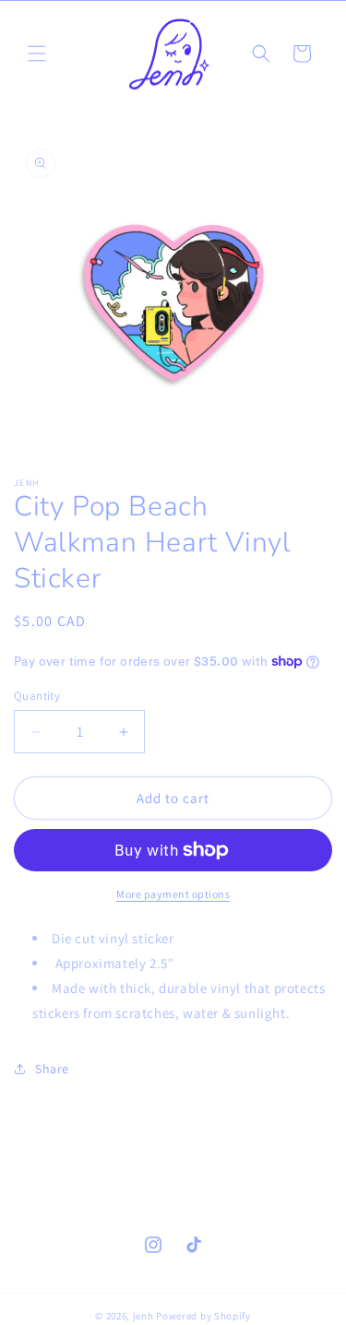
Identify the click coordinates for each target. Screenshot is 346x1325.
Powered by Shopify (203, 1315)
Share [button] (52, 1068)
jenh (143, 1315)
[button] (37, 53)
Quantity (37, 696)
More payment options (173, 894)
